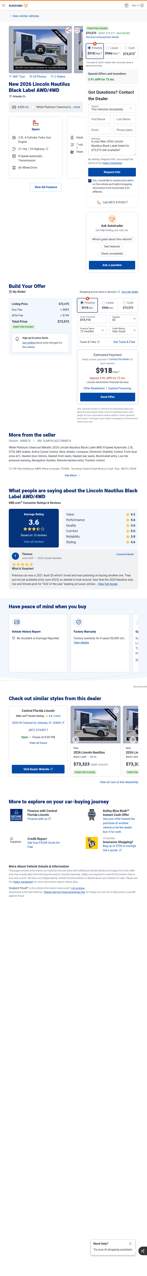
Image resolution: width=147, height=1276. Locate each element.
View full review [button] (108, 584)
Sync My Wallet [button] (130, 291)
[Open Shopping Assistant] (142, 1251)
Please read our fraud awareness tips (64, 892)
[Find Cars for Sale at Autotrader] (18, 5)
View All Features (46, 187)
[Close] (130, 1243)
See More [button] (71, 475)
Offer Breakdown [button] (94, 388)
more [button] (77, 107)
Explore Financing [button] (119, 388)
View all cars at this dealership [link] (119, 782)
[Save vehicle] (77, 30)
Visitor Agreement (23, 881)
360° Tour (19, 76)
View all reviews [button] (34, 541)
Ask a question (112, 265)
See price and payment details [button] (102, 37)
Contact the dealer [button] (119, 359)
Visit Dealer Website (36, 769)
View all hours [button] (38, 743)
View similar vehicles (26, 16)
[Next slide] (132, 739)
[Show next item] (77, 147)
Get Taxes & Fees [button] (124, 342)
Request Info (112, 172)
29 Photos (39, 76)
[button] (126, 5)
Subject (95, 106)
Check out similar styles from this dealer (55, 698)
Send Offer (108, 397)
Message (95, 138)
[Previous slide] (75, 739)
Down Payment (87, 317)
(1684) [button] (57, 716)
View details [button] (81, 642)
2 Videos (59, 76)
